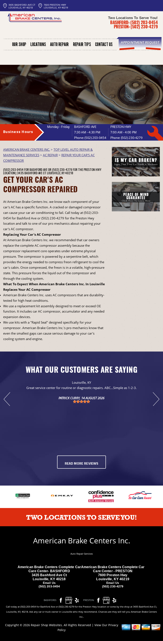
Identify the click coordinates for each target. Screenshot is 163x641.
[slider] (81, 401)
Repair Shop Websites (46, 625)
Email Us (49, 582)
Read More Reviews (81, 463)
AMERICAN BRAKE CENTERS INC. (26, 149)
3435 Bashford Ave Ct (31, 172)
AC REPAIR (50, 155)
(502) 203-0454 (144, 22)
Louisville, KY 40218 (60, 172)
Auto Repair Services (81, 553)
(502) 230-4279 (144, 26)
